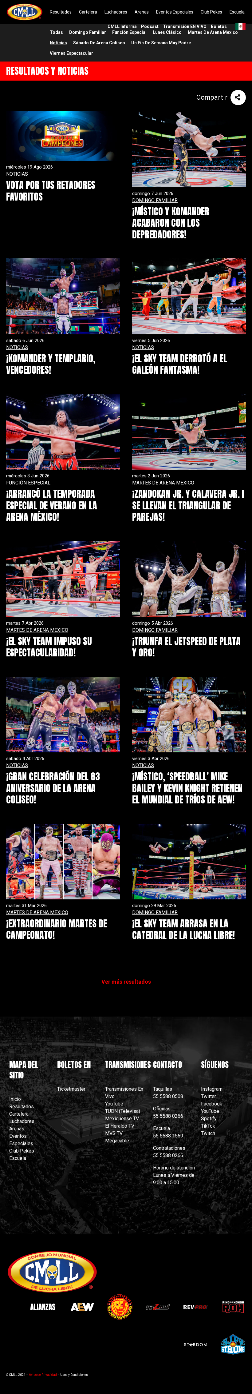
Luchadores (21, 1121)
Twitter (208, 1096)
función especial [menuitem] (129, 32)
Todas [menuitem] (56, 32)
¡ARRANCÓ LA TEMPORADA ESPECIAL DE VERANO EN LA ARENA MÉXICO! (51, 505)
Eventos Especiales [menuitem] (174, 12)
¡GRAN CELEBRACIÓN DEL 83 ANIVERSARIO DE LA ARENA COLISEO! (53, 788)
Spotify (209, 1118)
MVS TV (114, 1133)
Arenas (16, 1129)
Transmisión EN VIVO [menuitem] (185, 26)
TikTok (208, 1126)
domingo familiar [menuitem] (87, 32)
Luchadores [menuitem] (115, 12)
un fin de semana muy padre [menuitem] (161, 43)
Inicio (15, 1099)
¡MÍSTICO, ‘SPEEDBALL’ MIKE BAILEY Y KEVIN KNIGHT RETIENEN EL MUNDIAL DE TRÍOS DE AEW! (187, 788)
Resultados (21, 1106)
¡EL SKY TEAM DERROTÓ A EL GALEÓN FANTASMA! (179, 364)
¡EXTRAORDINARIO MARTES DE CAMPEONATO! (56, 929)
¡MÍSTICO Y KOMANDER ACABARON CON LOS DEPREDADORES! (170, 223)
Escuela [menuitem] (237, 12)
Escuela (17, 1158)
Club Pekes (21, 1151)
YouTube (114, 1104)
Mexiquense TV (122, 1118)
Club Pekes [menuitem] (211, 12)
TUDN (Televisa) (122, 1111)
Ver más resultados (126, 981)
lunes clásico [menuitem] (167, 32)
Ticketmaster (71, 1089)
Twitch (208, 1133)
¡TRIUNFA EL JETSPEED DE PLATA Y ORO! (186, 647)
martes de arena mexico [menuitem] (213, 32)
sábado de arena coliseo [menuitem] (99, 43)
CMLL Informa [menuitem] (122, 26)
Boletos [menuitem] (219, 26)
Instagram (211, 1089)
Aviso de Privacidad (43, 1374)
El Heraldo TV (120, 1126)
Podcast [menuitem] (150, 26)
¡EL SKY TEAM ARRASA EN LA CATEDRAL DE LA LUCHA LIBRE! (183, 929)
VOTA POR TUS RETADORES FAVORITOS (50, 191)
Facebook (211, 1104)
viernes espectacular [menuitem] (71, 53)
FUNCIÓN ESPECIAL (28, 483)
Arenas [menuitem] (142, 12)
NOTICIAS (17, 174)
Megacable (117, 1141)
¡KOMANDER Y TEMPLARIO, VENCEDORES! (50, 364)
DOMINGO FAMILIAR (155, 200)
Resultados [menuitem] (61, 12)
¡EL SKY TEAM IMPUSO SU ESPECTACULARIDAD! (49, 647)
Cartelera (19, 1114)
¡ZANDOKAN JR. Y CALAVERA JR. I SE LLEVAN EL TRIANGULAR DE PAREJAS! (188, 505)
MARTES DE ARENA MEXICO (163, 483)
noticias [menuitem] (58, 43)
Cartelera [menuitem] (88, 12)
